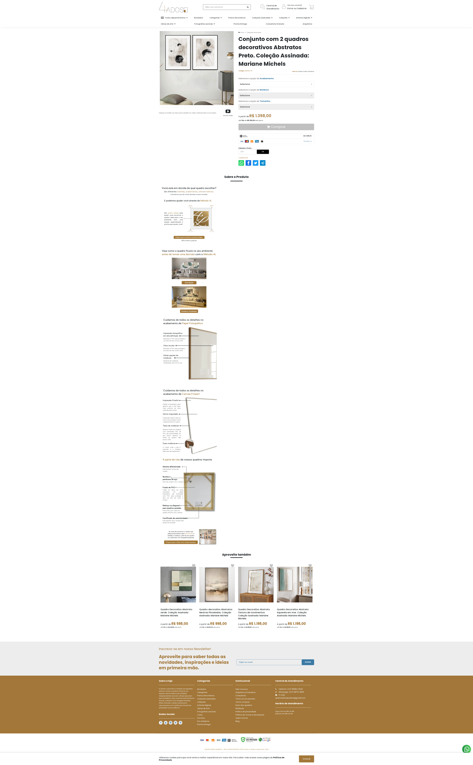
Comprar (278, 127)
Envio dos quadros (244, 705)
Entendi (306, 758)
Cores (200, 715)
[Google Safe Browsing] (264, 739)
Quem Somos (242, 718)
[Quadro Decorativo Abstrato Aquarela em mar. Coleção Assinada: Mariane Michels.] (294, 597)
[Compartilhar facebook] (248, 163)
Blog (237, 721)
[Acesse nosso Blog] (180, 722)
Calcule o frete (244, 148)
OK (263, 152)
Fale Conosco (242, 689)
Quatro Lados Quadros (306, 71)
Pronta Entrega (204, 724)
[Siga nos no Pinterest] (175, 722)
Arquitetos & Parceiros (245, 692)
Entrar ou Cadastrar (297, 8)
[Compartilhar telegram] (262, 163)
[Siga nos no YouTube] (166, 722)
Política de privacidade (246, 711)
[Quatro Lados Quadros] (174, 7)
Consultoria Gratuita (275, 24)
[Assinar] (308, 662)
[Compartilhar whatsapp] (241, 163)
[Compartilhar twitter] (255, 163)
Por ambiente (203, 721)
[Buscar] (248, 7)
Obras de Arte (203, 708)
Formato (201, 718)
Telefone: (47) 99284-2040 (290, 689)
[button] (228, 113)
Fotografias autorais (206, 711)
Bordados (201, 689)
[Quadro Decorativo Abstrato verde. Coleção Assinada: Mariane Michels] (178, 597)
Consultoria (241, 695)
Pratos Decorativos (205, 695)
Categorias (202, 692)
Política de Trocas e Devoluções (250, 715)
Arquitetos (307, 24)
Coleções (201, 702)
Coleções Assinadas (254, 32)
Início (242, 32)
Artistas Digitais (204, 705)
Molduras (240, 708)
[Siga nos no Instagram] (170, 722)
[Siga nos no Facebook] (161, 722)
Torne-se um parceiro (245, 699)
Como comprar (243, 702)
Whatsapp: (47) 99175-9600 (291, 692)
